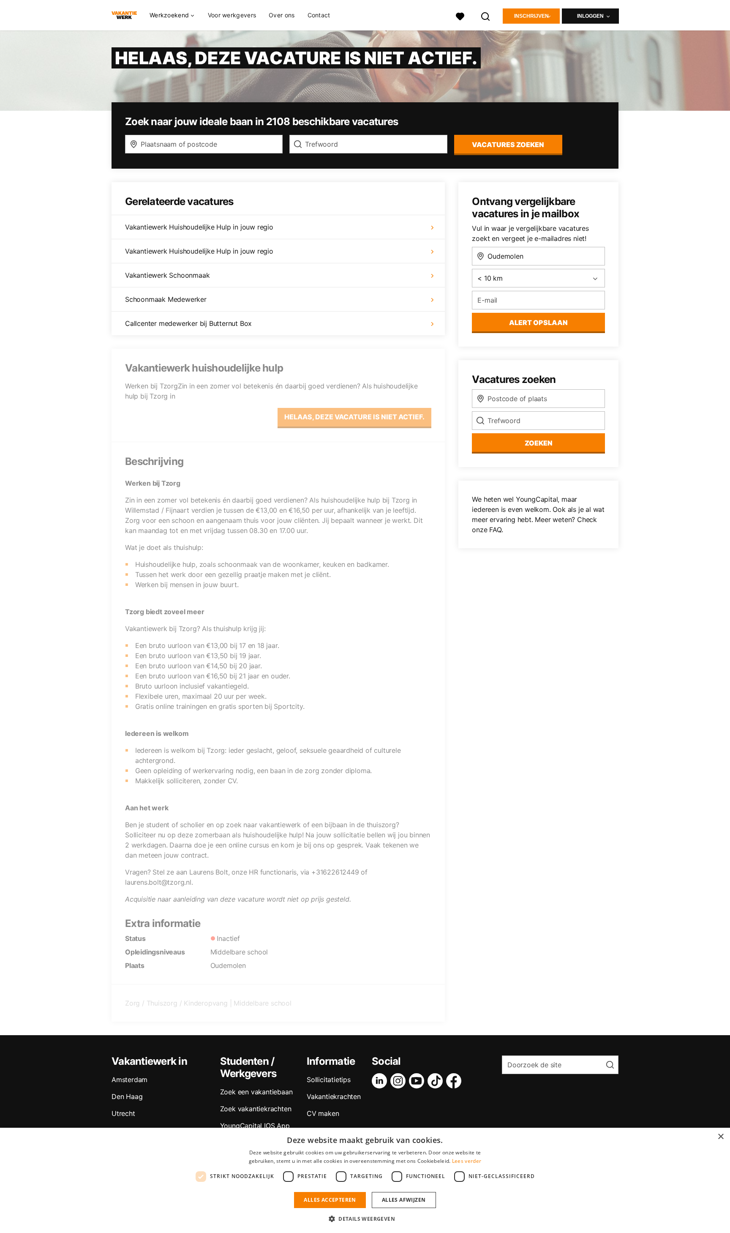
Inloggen (590, 16)
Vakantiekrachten (334, 1096)
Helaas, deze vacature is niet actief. (354, 417)
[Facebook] (455, 1080)
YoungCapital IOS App (255, 1125)
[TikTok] (437, 1080)
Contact (319, 15)
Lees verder (466, 1161)
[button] (365, 1218)
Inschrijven (531, 16)
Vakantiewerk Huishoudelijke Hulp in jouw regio (199, 227)
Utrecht (123, 1113)
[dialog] (365, 1180)
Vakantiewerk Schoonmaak (167, 275)
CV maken (323, 1113)
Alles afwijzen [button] (404, 1199)
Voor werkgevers (232, 15)
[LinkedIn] (381, 1080)
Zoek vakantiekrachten (255, 1109)
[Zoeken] (485, 15)
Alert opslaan (538, 322)
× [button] (720, 1137)
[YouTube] (418, 1080)
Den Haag (127, 1096)
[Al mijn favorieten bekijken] (460, 15)
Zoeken (539, 443)
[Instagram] (399, 1080)
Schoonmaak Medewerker (166, 299)
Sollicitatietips (329, 1079)
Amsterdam (129, 1079)
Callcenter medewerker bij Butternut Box (188, 323)
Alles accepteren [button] (330, 1199)
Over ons (281, 15)
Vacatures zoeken (508, 144)
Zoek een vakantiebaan (256, 1092)
